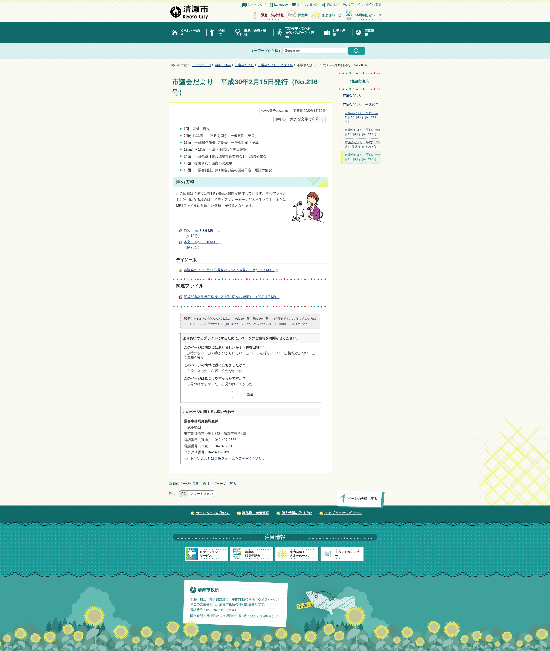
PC (183, 493)
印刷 (278, 119)
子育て (221, 32)
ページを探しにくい (265, 353)
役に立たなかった (228, 371)
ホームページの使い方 (213, 513)
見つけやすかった (204, 384)
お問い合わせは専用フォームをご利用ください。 (228, 458)
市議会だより (244, 65)
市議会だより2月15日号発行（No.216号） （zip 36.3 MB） (229, 270)
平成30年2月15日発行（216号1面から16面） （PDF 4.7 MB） (232, 297)
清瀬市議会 (223, 65)
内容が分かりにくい (226, 353)
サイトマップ (257, 4)
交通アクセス (267, 599)
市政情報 (369, 32)
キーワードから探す (266, 50)
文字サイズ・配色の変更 (364, 4)
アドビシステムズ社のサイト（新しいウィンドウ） (218, 324)
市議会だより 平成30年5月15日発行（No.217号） (362, 145)
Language (281, 4)
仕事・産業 (339, 32)
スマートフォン (201, 493)
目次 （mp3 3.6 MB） (200, 231)
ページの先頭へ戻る (362, 498)
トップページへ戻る (221, 483)
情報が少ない (298, 353)
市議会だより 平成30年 (275, 65)
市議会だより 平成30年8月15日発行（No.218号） (362, 132)
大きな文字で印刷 (304, 119)
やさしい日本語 (307, 4)
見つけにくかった (239, 384)
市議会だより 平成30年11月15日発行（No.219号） (361, 118)
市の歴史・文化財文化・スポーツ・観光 (299, 32)
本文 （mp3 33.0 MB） (201, 242)
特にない (197, 353)
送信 (250, 394)
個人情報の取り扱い (296, 513)
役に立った (199, 371)
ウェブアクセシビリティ (343, 513)
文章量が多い (194, 357)
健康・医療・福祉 (255, 32)
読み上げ (333, 4)
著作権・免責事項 (255, 513)
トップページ (201, 65)
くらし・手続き (189, 32)
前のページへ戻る (186, 483)
